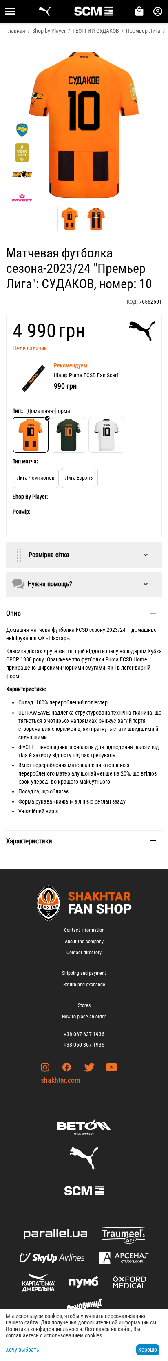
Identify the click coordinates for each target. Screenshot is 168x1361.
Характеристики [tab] (29, 841)
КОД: (132, 302)
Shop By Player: (30, 496)
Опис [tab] (13, 613)
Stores (84, 1005)
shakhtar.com (60, 1080)
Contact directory (84, 952)
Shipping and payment (84, 973)
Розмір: (21, 511)
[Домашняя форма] (31, 435)
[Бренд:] (142, 331)
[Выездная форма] (68, 435)
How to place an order (84, 1017)
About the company (84, 941)
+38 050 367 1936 (84, 1044)
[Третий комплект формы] (106, 435)
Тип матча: (25, 461)
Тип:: (18, 411)
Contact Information (84, 930)
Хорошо (147, 1349)
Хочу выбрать (22, 1349)
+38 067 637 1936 (84, 1034)
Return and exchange (84, 984)
